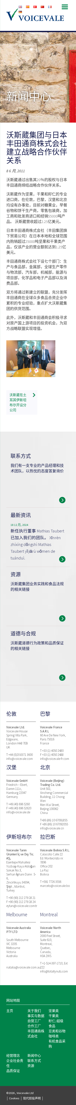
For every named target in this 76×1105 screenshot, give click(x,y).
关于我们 (34, 1011)
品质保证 (13, 1071)
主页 (9, 1011)
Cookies (14, 1098)
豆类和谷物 (57, 1031)
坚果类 (54, 1011)
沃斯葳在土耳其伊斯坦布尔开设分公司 (18, 402)
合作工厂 (34, 1026)
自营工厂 (34, 1021)
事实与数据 (35, 1016)
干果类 (54, 1016)
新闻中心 (34, 1055)
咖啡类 (54, 1036)
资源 (30, 1066)
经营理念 (13, 1055)
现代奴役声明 (32, 1098)
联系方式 (34, 1061)
